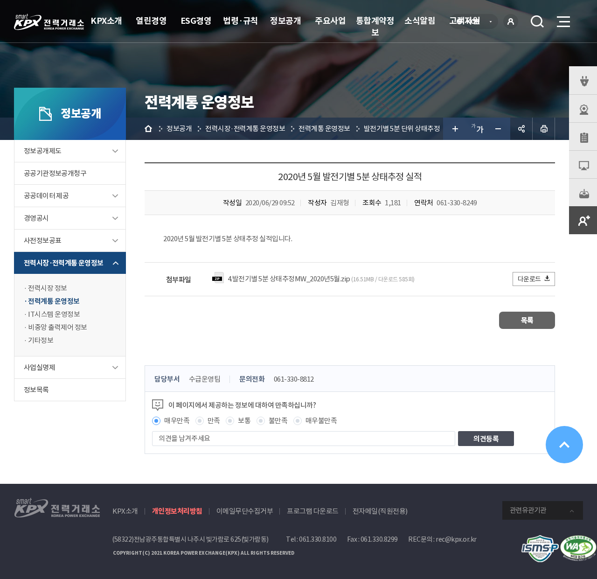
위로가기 (564, 444)
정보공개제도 (42, 150)
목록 (527, 320)
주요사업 (330, 20)
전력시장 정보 (47, 288)
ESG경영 (196, 20)
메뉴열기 (562, 21)
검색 (537, 21)
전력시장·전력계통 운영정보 (64, 262)
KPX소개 (106, 20)
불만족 (278, 420)
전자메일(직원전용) (380, 511)
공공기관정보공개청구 (55, 173)
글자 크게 (454, 129)
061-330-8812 (294, 379)
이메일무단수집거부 (244, 511)
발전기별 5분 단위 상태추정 (402, 128)
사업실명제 (39, 367)
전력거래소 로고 (49, 22)
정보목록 (36, 389)
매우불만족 (321, 420)
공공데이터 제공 (46, 195)
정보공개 (285, 20)
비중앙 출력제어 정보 (57, 327)
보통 (244, 420)
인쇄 (544, 129)
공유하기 (521, 129)
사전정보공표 (42, 240)
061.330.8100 (317, 539)
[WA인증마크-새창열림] (578, 540)
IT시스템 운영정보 (54, 314)
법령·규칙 (240, 20)
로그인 (510, 21)
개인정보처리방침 (177, 511)
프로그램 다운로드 (313, 511)
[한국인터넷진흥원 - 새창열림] (540, 540)
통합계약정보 (375, 26)
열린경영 (151, 20)
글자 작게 (499, 129)
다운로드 (529, 279)
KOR (475, 22)
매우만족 (176, 420)
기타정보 (40, 340)
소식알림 (419, 20)
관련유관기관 (528, 510)
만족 (214, 420)
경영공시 (36, 218)
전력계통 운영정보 (54, 301)
